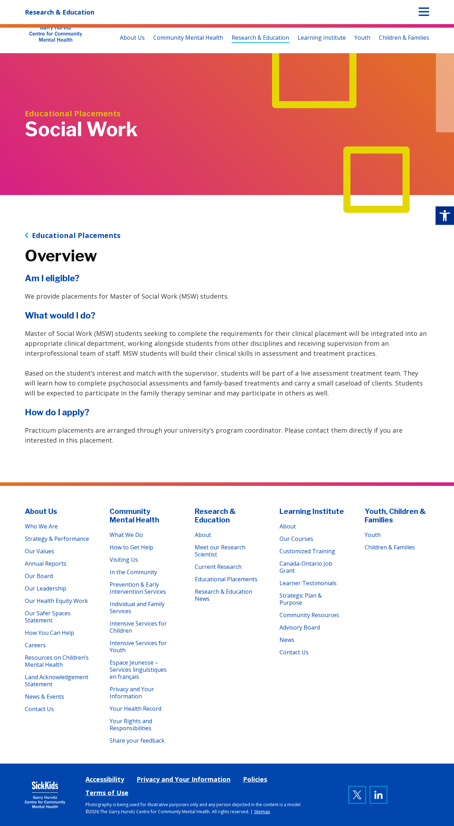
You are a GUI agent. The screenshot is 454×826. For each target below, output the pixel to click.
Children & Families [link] (404, 37)
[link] (445, 215)
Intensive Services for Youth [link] (138, 646)
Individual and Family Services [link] (137, 607)
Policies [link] (255, 779)
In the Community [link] (133, 572)
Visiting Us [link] (124, 559)
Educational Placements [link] (76, 235)
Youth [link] (362, 37)
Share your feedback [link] (137, 740)
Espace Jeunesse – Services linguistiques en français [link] (138, 669)
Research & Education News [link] (223, 595)
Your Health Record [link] (135, 708)
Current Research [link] (218, 566)
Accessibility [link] (104, 779)
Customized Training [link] (307, 551)
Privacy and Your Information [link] (132, 693)
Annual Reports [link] (45, 563)
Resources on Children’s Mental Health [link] (57, 661)
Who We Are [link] (41, 526)
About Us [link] (132, 37)
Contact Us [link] (39, 709)
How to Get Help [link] (131, 547)
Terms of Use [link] (106, 792)
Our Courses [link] (296, 538)
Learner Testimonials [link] (308, 583)
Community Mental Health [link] (188, 37)
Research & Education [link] (260, 37)
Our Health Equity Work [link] (56, 600)
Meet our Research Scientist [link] (220, 551)
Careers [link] (35, 645)
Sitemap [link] (262, 812)
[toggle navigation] (424, 13)
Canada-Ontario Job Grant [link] (305, 567)
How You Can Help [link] (49, 632)
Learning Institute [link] (322, 37)
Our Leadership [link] (45, 588)
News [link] (286, 639)
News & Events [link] (44, 696)
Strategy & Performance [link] (57, 538)
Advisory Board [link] (299, 627)
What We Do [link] (126, 534)
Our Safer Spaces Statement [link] (48, 617)
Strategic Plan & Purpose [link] (300, 599)
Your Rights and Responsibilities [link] (131, 724)
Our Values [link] (39, 551)
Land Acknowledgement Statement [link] (56, 680)
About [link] (203, 534)
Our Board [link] (39, 576)
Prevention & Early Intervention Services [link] (138, 588)
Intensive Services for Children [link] (138, 627)
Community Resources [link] (309, 615)
